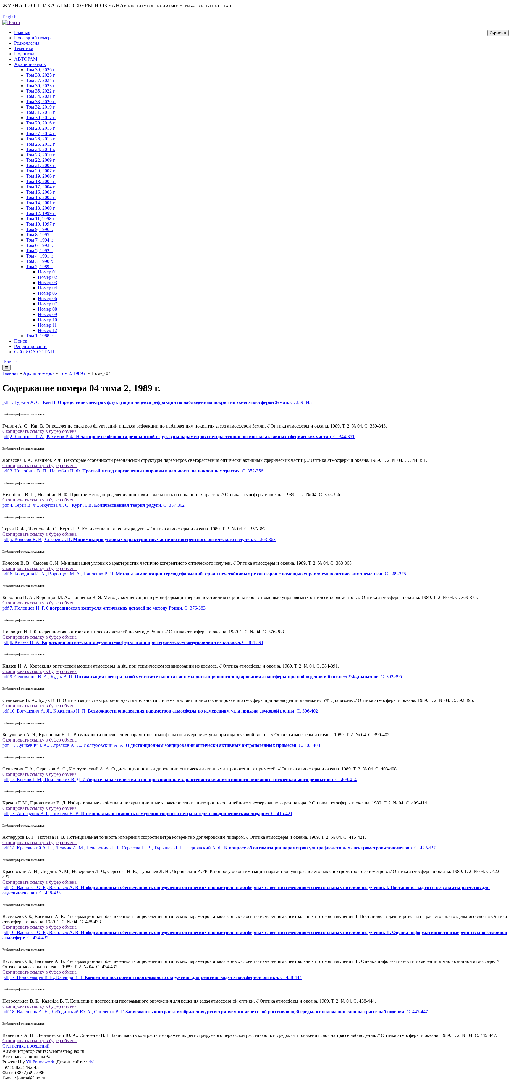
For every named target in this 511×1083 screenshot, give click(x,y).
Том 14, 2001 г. (41, 202)
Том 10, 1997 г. (41, 223)
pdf (5, 402)
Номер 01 (47, 271)
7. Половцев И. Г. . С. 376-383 (108, 608)
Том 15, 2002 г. (41, 197)
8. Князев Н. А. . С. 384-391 (136, 642)
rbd (91, 1061)
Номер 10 (47, 319)
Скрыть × (498, 33)
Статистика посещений (26, 1045)
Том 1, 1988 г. (39, 335)
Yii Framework (40, 1061)
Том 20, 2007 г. (41, 170)
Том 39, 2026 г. (41, 69)
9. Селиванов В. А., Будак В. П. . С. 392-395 (206, 676)
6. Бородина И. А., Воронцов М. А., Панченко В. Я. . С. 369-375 (208, 573)
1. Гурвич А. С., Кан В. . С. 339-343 (161, 402)
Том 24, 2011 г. (40, 149)
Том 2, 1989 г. (39, 266)
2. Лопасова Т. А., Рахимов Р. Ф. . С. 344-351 (182, 436)
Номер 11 (47, 325)
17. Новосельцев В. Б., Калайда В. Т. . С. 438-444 (156, 977)
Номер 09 (47, 314)
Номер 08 (47, 309)
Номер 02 (47, 277)
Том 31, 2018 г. (41, 112)
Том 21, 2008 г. (41, 165)
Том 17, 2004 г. (41, 186)
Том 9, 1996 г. (39, 229)
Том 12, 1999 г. (41, 213)
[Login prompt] (11, 22)
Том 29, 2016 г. (41, 122)
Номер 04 (47, 287)
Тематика (23, 48)
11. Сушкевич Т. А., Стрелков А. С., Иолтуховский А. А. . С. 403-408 (165, 745)
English (9, 16)
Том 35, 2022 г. (41, 90)
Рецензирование (30, 346)
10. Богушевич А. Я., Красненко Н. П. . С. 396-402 (164, 710)
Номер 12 (47, 330)
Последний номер (32, 37)
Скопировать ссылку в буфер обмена (39, 431)
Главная (22, 32)
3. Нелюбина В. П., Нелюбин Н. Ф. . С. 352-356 (136, 470)
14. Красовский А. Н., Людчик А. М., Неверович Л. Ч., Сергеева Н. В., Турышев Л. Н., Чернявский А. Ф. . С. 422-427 (223, 847)
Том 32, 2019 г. (41, 106)
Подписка (24, 53)
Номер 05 (47, 293)
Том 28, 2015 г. (41, 128)
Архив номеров (30, 64)
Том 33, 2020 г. (41, 101)
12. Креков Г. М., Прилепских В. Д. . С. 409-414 (183, 779)
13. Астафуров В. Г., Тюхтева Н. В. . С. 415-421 (151, 813)
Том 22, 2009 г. (41, 160)
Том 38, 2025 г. (41, 74)
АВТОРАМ (25, 58)
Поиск (20, 341)
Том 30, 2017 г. (41, 117)
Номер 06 (47, 298)
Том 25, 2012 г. (41, 144)
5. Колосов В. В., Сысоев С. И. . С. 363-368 (143, 539)
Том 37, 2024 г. (41, 80)
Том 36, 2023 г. (41, 85)
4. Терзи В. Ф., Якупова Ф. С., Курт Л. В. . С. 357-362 (97, 505)
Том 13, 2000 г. (41, 208)
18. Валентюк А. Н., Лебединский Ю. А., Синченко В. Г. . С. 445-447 (219, 1011)
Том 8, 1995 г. (39, 234)
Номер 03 (47, 282)
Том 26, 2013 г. (41, 138)
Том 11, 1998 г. (40, 218)
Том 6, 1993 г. (39, 245)
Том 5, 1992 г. (39, 250)
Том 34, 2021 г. (41, 96)
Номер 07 (47, 303)
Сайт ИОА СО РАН (34, 351)
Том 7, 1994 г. (39, 239)
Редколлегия (26, 43)
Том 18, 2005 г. (41, 181)
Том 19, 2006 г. (41, 176)
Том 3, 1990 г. (39, 261)
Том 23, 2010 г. (41, 154)
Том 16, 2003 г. (41, 192)
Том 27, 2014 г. (41, 133)
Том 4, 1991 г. (39, 255)
